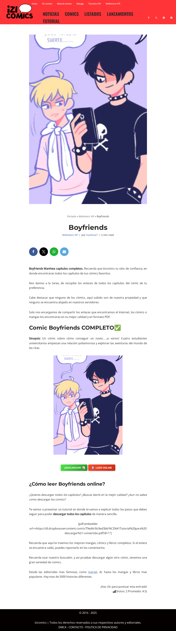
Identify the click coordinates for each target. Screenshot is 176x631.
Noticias (51, 13)
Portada (71, 216)
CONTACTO (76, 627)
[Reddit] (171, 16)
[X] (156, 16)
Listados (92, 13)
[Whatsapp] (54, 251)
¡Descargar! (72, 467)
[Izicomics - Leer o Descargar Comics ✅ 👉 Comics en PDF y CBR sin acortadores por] (21, 11)
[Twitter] (43, 251)
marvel (92, 572)
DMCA (62, 627)
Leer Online (104, 467)
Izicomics (41, 622)
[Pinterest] (164, 16)
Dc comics (47, 3)
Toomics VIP (94, 3)
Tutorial (51, 21)
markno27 (92, 235)
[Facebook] (149, 16)
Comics (72, 13)
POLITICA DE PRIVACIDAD (101, 627)
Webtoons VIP (113, 3)
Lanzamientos (120, 13)
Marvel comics (64, 3)
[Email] (64, 251)
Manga (80, 3)
